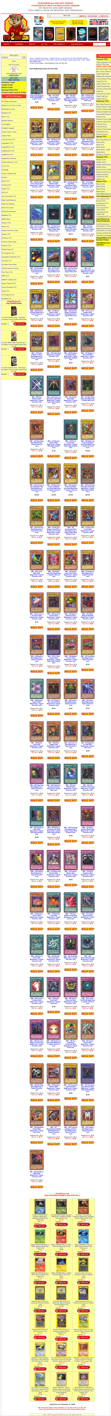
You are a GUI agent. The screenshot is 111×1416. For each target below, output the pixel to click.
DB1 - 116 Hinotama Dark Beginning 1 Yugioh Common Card (36, 271)
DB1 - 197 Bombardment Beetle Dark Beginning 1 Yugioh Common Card (54, 1131)
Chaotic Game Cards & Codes (14, 92)
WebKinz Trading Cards (9, 279)
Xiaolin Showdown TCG (9, 287)
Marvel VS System (8, 208)
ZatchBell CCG (6, 298)
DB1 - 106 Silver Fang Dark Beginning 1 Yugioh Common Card (70, 142)
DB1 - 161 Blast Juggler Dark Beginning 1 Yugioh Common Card (53, 745)
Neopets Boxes (101, 167)
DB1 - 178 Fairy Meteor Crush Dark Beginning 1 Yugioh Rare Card (70, 916)
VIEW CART (66, 15)
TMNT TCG (5, 276)
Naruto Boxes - (103, 149)
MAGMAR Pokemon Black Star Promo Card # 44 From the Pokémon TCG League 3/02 (83, 1359)
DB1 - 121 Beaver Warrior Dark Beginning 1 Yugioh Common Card (53, 313)
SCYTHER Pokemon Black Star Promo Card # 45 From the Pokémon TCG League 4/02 (40, 1390)
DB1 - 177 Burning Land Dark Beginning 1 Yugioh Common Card (53, 916)
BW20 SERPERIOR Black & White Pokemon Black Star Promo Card (40, 1246)
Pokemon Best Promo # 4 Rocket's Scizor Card (40, 1330)
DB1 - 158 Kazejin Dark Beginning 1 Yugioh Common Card (71, 703)
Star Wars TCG (6, 261)
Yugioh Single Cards (102, 74)
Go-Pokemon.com (102, 132)
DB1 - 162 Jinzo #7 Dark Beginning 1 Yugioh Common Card (70, 745)
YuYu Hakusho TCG (8, 295)
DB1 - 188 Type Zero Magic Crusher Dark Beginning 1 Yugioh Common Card (36, 1043)
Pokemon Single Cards (103, 112)
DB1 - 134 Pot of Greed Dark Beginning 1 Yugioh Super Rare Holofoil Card (70, 444)
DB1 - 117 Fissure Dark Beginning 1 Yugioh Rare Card (54, 270)
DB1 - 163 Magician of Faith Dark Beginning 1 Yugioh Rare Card (87, 745)
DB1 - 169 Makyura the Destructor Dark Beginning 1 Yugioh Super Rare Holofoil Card (53, 831)
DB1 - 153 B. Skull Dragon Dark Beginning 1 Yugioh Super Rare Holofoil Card (53, 659)
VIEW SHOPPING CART (14, 73)
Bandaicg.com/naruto (103, 154)
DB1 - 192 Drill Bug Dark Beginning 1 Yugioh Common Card (36, 1087)
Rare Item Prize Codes (103, 169)
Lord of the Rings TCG (9, 196)
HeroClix (4, 177)
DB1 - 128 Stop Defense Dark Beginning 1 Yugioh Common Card (36, 399)
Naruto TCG (5, 226)
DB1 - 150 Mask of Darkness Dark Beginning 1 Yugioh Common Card (70, 616)
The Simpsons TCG (8, 253)
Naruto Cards (7, 87)
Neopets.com (100, 179)
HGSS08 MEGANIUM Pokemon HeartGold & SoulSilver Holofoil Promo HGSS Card (61, 1216)
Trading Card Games (41, 58)
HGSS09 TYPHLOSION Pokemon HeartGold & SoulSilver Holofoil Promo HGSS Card (83, 1216)
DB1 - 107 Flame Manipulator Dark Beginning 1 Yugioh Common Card (87, 142)
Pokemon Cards (8, 82)
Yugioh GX (99, 91)
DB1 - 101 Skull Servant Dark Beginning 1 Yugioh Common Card (53, 98)
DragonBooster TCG (8, 151)
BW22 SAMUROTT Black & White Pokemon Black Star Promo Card (83, 1246)
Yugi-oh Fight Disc (102, 96)
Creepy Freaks (6, 136)
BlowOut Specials (7, 120)
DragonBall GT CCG (8, 147)
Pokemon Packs (101, 124)
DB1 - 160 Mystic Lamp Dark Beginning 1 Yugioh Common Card (36, 745)
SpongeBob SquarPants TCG (11, 257)
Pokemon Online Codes (9, 242)
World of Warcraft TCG (9, 283)
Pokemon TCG (6, 245)
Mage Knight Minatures (9, 200)
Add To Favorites (14, 65)
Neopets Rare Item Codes (10, 230)
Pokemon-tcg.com (102, 134)
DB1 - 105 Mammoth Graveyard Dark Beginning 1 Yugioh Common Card (53, 142)
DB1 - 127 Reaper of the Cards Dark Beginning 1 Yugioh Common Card (87, 355)
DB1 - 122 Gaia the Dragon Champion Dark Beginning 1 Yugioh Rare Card (70, 313)
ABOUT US (82, 16)
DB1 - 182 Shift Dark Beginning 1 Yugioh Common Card (70, 957)
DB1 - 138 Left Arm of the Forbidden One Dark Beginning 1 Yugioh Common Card (70, 488)
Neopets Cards (101, 159)
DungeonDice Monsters (9, 158)
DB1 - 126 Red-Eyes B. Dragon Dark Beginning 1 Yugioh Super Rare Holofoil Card (70, 356)
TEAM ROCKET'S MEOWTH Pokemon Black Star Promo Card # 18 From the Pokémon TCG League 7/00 (83, 1390)
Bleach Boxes (100, 189)
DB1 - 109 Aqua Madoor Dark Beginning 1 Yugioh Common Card (53, 184)
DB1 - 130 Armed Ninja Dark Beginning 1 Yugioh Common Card (70, 399)
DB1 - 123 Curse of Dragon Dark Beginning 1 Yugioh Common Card (87, 313)
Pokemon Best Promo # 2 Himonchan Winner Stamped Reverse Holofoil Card (61, 1302)
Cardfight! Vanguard (8, 128)
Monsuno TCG (6, 223)
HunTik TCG (6, 181)
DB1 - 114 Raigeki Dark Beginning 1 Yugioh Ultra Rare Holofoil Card (71, 228)
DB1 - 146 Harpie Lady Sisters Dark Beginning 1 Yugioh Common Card (70, 574)
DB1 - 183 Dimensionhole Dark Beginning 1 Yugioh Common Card (88, 958)
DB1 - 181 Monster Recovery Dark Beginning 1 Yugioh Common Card (53, 958)
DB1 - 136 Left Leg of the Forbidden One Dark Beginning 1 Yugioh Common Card (37, 488)
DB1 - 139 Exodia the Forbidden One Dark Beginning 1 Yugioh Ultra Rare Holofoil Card (88, 488)
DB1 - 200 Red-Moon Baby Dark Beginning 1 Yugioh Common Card (36, 1174)
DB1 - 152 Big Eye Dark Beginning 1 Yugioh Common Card (37, 658)
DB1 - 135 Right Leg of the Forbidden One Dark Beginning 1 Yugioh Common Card (87, 444)
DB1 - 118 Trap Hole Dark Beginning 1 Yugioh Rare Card (70, 270)
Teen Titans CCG (7, 272)
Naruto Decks (100, 152)
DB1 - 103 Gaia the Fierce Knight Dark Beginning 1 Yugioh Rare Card (87, 98)
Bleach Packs (100, 186)
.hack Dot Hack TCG (8, 139)
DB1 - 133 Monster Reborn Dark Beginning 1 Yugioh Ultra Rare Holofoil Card (53, 444)
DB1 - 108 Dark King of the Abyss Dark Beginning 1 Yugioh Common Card (36, 184)
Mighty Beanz (6, 219)
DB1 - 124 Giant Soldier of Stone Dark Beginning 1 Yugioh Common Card (36, 356)
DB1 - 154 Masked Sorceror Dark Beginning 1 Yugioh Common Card (70, 658)
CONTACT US (104, 16)
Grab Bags (5, 170)
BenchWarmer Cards (8, 109)
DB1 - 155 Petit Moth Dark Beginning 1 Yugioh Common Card (87, 658)
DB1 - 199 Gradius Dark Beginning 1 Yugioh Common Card (88, 1130)
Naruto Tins (100, 144)
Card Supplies (6, 124)
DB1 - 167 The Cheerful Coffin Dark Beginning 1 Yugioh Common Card (87, 787)
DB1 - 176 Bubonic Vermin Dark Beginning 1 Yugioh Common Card (36, 916)
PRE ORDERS (59, 44)
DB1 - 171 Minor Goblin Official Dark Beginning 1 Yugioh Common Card (87, 830)
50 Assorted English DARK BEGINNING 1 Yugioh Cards (36, 97)
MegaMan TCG (6, 215)
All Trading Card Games (9, 101)
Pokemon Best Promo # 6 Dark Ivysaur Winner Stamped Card (83, 1330)
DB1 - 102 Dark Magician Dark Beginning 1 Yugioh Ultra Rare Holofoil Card (70, 99)
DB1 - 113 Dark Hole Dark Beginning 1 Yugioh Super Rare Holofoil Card (53, 228)
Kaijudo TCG (6, 189)
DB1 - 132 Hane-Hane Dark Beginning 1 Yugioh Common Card (37, 443)
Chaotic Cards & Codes (9, 132)
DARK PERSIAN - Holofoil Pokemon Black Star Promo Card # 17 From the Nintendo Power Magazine (61, 1390)
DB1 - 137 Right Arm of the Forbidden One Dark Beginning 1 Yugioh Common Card (53, 488)
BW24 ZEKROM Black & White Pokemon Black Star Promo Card (61, 1274)
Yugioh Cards (7, 85)
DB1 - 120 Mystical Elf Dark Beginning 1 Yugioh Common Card (37, 313)
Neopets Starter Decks (103, 164)
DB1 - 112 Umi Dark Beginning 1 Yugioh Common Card (36, 227)
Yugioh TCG (5, 291)
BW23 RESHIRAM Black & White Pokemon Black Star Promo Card (40, 1274)
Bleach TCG (5, 117)
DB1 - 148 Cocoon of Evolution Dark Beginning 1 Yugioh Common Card (37, 616)
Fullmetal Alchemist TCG (9, 162)
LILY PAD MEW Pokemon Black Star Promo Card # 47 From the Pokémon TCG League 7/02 (61, 1359)
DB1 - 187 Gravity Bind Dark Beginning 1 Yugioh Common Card (88, 1001)
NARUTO (32, 44)
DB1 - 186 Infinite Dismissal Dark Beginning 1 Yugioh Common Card (70, 1001)
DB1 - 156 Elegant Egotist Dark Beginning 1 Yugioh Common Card (36, 703)
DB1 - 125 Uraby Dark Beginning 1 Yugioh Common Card (54, 354)
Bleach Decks (100, 191)
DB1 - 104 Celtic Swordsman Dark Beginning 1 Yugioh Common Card (36, 142)
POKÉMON (19, 44)
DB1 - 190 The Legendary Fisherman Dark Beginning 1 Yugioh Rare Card (70, 1044)
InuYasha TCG (6, 185)
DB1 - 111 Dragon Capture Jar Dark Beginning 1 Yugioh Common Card (87, 184)
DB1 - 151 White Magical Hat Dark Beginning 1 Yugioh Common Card (87, 616)
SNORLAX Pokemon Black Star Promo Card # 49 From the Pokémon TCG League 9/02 (40, 1360)
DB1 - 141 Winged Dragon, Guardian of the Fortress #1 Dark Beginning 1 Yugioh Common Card (53, 531)
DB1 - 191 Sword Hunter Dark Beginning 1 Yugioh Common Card (87, 1043)
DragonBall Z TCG (7, 143)
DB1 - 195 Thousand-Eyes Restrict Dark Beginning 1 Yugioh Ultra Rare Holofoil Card (88, 1088)
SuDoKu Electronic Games (10, 268)
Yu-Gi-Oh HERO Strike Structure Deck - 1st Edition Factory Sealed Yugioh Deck (13, 343)
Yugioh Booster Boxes (103, 86)
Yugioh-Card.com (101, 99)
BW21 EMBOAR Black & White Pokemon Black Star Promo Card (61, 1246)
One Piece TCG (7, 238)
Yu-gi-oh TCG (102, 59)
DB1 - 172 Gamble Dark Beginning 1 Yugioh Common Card (37, 874)
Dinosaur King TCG (10, 90)
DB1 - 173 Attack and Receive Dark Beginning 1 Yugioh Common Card (54, 874)
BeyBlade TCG (6, 113)
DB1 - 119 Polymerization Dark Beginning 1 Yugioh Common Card (88, 271)
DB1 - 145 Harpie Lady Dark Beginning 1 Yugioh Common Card (54, 574)
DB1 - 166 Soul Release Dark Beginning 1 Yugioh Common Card (70, 787)
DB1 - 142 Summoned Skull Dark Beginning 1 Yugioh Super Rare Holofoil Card (70, 531)
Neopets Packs (101, 162)
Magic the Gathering (8, 204)
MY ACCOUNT (92, 16)
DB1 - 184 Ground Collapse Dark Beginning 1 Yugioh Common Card (36, 1001)
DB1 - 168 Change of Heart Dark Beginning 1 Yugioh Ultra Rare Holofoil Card (36, 831)
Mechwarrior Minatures (9, 211)
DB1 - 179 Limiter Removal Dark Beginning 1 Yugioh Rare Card (87, 916)
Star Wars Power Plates (9, 264)
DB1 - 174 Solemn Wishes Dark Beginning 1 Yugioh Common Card (70, 874)
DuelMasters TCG (7, 154)
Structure (99, 89)
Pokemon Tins (101, 117)
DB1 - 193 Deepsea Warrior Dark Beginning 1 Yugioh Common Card (53, 1087)
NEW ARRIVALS (76, 44)
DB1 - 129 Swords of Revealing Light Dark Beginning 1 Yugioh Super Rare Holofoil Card (54, 400)
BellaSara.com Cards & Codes (11, 105)
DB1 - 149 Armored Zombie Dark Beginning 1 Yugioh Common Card (53, 616)
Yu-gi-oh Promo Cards (103, 94)
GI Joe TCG (5, 166)
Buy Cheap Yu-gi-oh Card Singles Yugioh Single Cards (63, 60)
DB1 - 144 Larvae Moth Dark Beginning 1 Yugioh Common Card (36, 574)
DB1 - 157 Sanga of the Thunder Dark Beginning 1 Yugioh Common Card (53, 703)
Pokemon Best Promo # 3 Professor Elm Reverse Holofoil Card (83, 1302)
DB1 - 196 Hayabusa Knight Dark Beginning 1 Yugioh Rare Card (36, 1130)
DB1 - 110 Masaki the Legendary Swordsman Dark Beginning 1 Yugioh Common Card (71, 185)
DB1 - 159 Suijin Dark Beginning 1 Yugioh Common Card (87, 703)
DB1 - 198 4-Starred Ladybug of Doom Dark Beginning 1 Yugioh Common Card (70, 1131)
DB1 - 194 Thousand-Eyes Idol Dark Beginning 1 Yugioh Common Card (71, 1087)
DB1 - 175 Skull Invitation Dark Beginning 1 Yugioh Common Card (87, 874)
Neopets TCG (6, 234)
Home (14, 61)
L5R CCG (5, 192)
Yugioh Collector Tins (103, 84)
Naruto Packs (100, 147)
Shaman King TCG (8, 249)
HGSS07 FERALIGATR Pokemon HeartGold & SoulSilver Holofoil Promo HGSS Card (40, 1217)
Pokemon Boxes (101, 127)
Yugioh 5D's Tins (101, 81)
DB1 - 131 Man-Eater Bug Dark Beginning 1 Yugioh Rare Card (87, 398)
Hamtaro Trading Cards (9, 173)
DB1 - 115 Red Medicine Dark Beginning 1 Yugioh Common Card (87, 228)
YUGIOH (6, 44)
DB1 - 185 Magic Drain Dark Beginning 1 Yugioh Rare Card (53, 1001)
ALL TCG (44, 44)
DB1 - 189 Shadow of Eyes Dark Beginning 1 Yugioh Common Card (54, 1043)
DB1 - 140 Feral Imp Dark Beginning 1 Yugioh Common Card (36, 530)
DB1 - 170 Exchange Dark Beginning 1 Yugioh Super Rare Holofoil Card (70, 830)
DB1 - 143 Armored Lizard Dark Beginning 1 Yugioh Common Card (87, 530)
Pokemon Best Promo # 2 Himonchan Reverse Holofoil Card (40, 1302)
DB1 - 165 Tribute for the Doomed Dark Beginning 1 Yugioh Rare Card (53, 787)
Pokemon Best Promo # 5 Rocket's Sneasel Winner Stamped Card (61, 1331)
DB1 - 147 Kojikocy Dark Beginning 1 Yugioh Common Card (87, 574)
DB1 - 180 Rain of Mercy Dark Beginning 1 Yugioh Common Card (36, 958)
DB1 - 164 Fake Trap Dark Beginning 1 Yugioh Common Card (36, 787)
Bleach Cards (100, 184)
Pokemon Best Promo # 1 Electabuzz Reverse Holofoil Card (83, 1274)
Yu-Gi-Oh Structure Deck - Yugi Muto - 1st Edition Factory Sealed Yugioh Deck (13, 318)
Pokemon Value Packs (103, 122)
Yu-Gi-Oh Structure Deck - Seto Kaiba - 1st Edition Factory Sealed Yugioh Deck (13, 368)
